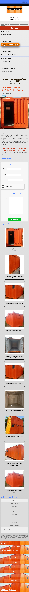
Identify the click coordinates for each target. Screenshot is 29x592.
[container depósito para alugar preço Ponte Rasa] (14, 424)
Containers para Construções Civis (8, 54)
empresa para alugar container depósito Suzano (14, 464)
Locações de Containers (6, 71)
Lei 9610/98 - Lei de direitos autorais (20, 538)
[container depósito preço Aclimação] (14, 399)
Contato (14, 576)
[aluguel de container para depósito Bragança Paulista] (14, 344)
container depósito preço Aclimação (14, 410)
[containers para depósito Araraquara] (14, 319)
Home (14, 557)
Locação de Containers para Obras (8, 68)
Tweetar (4, 96)
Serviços (14, 28)
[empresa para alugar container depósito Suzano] (14, 451)
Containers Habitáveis (6, 51)
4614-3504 (15, 17)
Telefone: (5, 179)
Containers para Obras (6, 58)
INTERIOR (14, 522)
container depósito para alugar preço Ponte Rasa (15, 437)
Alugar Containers (5, 31)
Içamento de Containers (6, 64)
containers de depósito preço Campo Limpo (15, 384)
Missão (14, 566)
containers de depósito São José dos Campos (15, 304)
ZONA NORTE (14, 509)
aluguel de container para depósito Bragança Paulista (14, 356)
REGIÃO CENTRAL (14, 503)
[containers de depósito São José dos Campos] (14, 291)
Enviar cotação (14, 219)
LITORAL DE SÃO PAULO (14, 525)
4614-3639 (15, 19)
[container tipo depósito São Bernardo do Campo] (14, 264)
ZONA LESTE (14, 506)
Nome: (5, 169)
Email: (4, 174)
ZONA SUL (14, 514)
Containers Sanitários (5, 61)
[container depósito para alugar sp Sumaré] (14, 237)
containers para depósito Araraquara (14, 330)
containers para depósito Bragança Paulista (14, 491)
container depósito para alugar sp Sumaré (14, 249)
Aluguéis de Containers (6, 34)
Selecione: (14, 500)
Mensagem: (6, 198)
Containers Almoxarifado (6, 41)
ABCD (14, 517)
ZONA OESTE (14, 511)
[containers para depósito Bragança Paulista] (14, 479)
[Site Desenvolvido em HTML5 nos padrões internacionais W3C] (12, 590)
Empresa (14, 562)
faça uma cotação (10, 44)
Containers (3, 38)
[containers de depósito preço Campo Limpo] (14, 371)
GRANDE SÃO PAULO (14, 519)
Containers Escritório (5, 48)
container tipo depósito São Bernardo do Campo (14, 277)
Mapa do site (14, 580)
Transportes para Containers (7, 75)
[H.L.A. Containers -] (14, 9)
